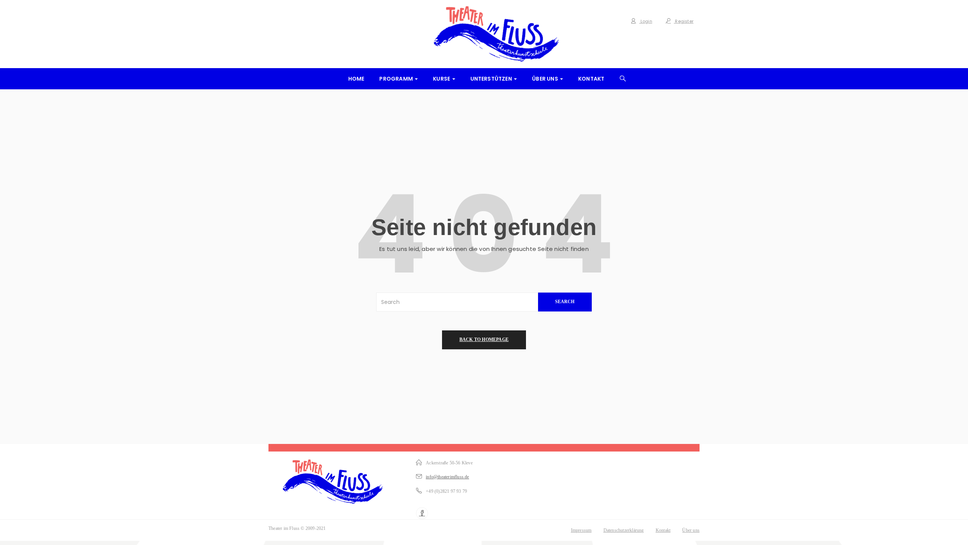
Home (356, 79)
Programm (396, 79)
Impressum (581, 530)
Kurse (442, 79)
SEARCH (564, 301)
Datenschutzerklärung (623, 530)
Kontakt (591, 79)
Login (645, 21)
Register (683, 21)
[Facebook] (422, 513)
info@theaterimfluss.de (447, 477)
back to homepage (484, 339)
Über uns (545, 79)
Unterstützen (491, 79)
